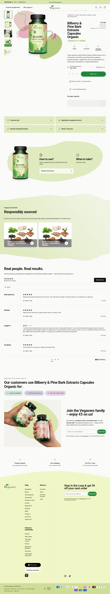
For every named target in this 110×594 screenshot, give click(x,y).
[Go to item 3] (8, 33)
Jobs (41, 499)
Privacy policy (7, 588)
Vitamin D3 (28, 519)
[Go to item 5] (8, 52)
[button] (52, 359)
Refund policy (14, 588)
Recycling (28, 551)
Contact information (8, 591)
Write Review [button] (100, 280)
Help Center (28, 536)
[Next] (57, 37)
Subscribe (101, 431)
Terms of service (21, 588)
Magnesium (28, 506)
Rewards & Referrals (28, 547)
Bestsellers (28, 489)
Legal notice (16, 591)
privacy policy (85, 436)
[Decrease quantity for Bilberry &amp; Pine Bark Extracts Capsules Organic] (69, 74)
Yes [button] (24, 300)
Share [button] (30, 300)
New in (27, 492)
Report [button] (27, 300)
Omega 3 (27, 514)
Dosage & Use (99, 67)
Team (41, 492)
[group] (13, 279)
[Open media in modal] (38, 35)
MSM (26, 511)
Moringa (27, 508)
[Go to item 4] (8, 43)
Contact (27, 534)
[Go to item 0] (8, 15)
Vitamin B (28, 517)
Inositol (27, 503)
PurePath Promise (42, 495)
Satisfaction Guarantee (28, 554)
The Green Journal (28, 540)
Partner (27, 544)
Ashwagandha (29, 495)
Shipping (93, 28)
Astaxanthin (28, 497)
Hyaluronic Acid (29, 500)
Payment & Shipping (30, 588)
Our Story (43, 489)
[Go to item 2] (8, 24)
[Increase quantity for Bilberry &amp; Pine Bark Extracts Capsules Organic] (77, 74)
